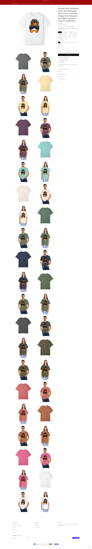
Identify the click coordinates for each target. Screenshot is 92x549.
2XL (71, 42)
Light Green (75, 34)
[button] (20, 3)
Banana (71, 32)
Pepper (69, 36)
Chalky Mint (61, 34)
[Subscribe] (29, 538)
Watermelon (61, 38)
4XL (59, 44)
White (60, 32)
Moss (65, 36)
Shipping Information (15, 522)
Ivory (70, 34)
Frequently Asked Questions (16, 525)
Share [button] (60, 81)
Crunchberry (65, 32)
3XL (74, 42)
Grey (66, 34)
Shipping (59, 24)
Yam (66, 38)
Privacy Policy (37, 522)
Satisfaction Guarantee (16, 523)
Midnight (60, 36)
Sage (74, 36)
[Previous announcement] (13, 1)
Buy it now (68, 54)
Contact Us (14, 527)
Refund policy (14, 532)
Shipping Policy (37, 525)
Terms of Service (14, 530)
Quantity (59, 46)
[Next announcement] (79, 1)
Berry (75, 32)
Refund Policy (37, 523)
